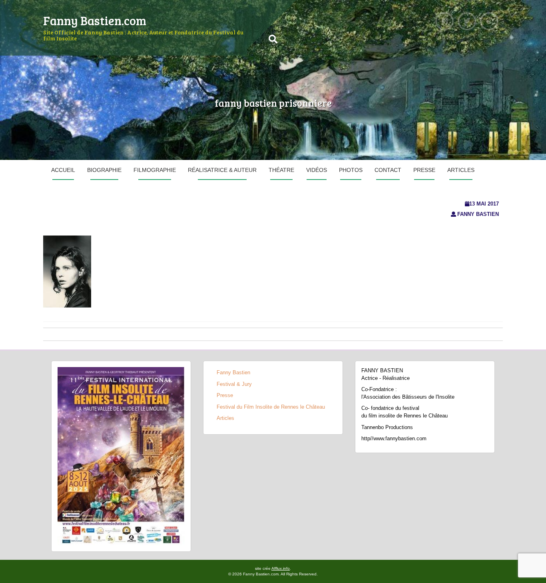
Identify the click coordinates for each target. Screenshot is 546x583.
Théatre (281, 170)
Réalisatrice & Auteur (222, 170)
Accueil (63, 170)
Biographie (104, 170)
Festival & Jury (234, 384)
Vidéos (316, 170)
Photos (351, 170)
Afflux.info (280, 568)
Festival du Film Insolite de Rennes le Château (271, 407)
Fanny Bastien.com (94, 20)
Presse (424, 170)
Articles (460, 170)
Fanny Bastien (478, 214)
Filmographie (155, 170)
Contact (388, 170)
